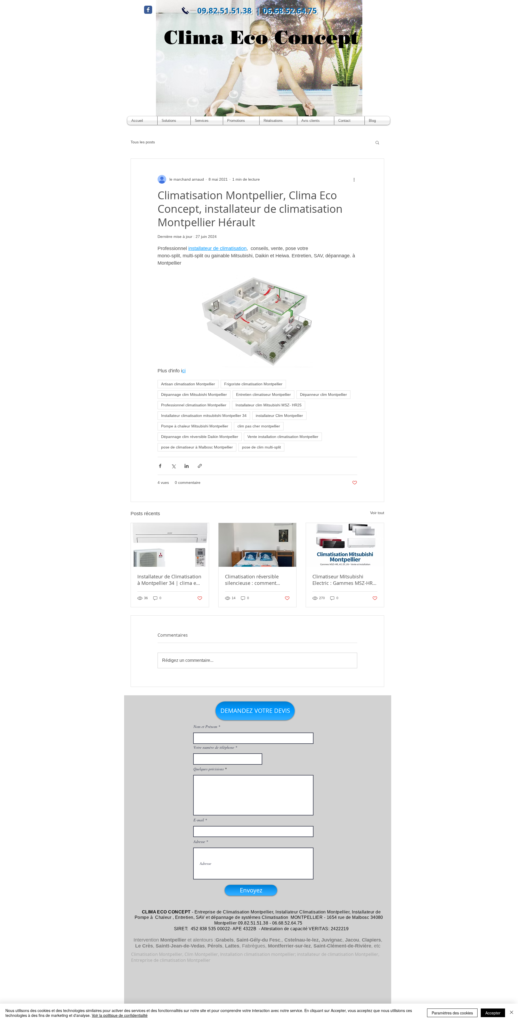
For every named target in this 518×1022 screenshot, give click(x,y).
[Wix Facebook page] (148, 10)
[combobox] (227, 759)
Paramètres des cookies (452, 1013)
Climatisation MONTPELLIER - (294, 917)
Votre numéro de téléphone (213, 747)
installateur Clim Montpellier (279, 415)
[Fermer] (511, 1013)
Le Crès (144, 946)
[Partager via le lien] (199, 465)
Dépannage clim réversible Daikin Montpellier (199, 436)
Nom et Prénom (205, 726)
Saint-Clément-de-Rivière (342, 946)
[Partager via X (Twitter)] (173, 465)
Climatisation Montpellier (248, 912)
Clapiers (371, 940)
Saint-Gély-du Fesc (258, 940)
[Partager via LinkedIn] (186, 465)
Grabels (225, 940)
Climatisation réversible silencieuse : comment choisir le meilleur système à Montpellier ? (255, 579)
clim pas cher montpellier (258, 426)
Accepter (492, 1013)
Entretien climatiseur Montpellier (263, 394)
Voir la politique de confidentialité (120, 1015)
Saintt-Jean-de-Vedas (180, 946)
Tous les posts (143, 142)
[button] (377, 142)
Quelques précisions (208, 769)
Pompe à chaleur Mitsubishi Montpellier (194, 426)
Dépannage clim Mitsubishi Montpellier (194, 394)
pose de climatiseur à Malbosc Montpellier (197, 447)
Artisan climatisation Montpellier (188, 384)
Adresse (199, 842)
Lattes (232, 946)
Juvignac (331, 940)
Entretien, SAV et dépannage (204, 917)
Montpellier (173, 940)
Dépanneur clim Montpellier (323, 394)
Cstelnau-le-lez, (302, 940)
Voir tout (377, 513)
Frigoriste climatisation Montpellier (253, 384)
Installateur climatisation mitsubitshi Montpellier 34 (204, 415)
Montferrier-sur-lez (289, 946)
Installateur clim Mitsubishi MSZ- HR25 (269, 405)
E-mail (198, 820)
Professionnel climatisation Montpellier (193, 405)
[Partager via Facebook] (160, 465)
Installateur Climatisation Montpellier (312, 912)
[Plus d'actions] (354, 179)
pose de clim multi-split (261, 447)
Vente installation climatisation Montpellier (282, 436)
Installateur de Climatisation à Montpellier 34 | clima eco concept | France (169, 579)
